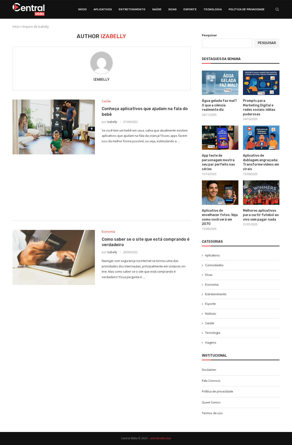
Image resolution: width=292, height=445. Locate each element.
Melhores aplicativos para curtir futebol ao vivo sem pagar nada (261, 215)
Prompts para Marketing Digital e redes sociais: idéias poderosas (259, 107)
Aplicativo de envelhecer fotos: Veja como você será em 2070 (220, 217)
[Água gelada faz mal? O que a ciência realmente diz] (220, 83)
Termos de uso (212, 413)
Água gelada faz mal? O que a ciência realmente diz (219, 105)
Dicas (172, 9)
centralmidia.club (160, 438)
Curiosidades (214, 265)
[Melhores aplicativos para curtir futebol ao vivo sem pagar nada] (261, 192)
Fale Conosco (211, 381)
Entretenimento (132, 9)
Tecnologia (212, 9)
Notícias (210, 313)
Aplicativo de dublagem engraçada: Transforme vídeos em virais (261, 162)
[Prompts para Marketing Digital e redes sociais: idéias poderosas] (261, 83)
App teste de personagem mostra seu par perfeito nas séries (218, 162)
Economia (212, 284)
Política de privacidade (247, 9)
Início (82, 9)
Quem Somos (211, 402)
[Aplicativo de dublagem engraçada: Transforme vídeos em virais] (261, 138)
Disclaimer (209, 370)
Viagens (210, 342)
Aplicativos (103, 9)
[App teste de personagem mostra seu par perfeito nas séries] (220, 138)
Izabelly (102, 80)
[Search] (277, 9)
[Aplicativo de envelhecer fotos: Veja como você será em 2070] (220, 192)
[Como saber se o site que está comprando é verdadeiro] (54, 257)
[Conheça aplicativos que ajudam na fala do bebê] (54, 127)
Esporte (190, 9)
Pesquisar (209, 35)
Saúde (157, 9)
